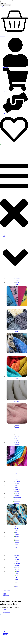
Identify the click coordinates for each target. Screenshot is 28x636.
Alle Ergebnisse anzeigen (6, 5)
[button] (14, 197)
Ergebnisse (3, 3)
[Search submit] (0, 2)
